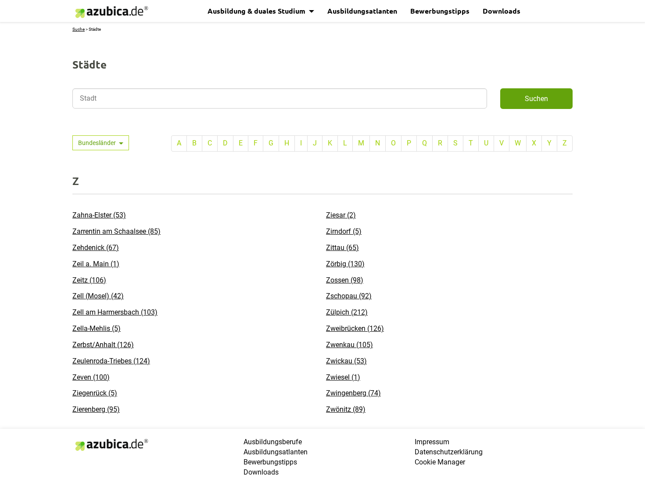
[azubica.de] (111, 12)
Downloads (501, 10)
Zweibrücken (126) (355, 328)
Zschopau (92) (349, 296)
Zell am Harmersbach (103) (115, 312)
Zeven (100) (91, 377)
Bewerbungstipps (439, 10)
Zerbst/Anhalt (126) (103, 345)
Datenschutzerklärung (449, 452)
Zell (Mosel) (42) (98, 296)
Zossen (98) (344, 280)
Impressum (432, 442)
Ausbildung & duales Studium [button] (257, 10)
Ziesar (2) (341, 215)
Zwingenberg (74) (353, 393)
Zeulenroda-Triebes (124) (111, 361)
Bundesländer (97, 142)
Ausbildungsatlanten (362, 10)
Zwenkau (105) (349, 345)
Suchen (536, 98)
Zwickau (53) (346, 361)
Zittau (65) (342, 247)
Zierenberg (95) (96, 409)
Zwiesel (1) (343, 377)
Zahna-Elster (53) (99, 215)
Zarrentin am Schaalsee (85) (116, 231)
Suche (78, 29)
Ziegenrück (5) (94, 393)
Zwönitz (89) (346, 409)
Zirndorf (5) (344, 231)
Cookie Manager (440, 462)
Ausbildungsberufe (273, 442)
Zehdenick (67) (95, 247)
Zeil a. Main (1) (95, 264)
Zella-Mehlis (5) (96, 328)
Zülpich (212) (347, 312)
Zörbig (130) (345, 264)
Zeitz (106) (89, 280)
